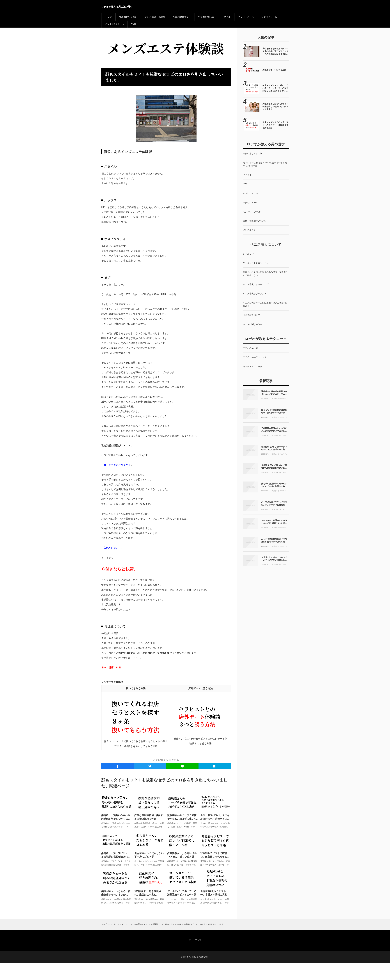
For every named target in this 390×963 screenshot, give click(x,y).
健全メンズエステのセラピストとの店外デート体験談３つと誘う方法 (275, 125)
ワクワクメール (269, 17)
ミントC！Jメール (114, 24)
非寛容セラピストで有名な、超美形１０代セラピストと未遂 (215, 856)
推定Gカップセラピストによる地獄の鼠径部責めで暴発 (116, 856)
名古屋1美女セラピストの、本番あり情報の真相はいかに (215, 894)
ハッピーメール (246, 17)
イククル (226, 17)
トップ (108, 17)
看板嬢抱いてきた (128, 17)
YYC (133, 24)
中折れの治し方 (206, 17)
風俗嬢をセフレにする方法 (274, 70)
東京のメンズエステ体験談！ (279, 399)
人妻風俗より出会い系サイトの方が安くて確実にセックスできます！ (275, 106)
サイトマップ (195, 940)
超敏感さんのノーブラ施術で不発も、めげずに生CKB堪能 (182, 818)
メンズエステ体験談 (155, 17)
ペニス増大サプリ (182, 17)
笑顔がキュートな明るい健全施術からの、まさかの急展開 (116, 894)
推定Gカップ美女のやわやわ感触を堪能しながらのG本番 (115, 818)
